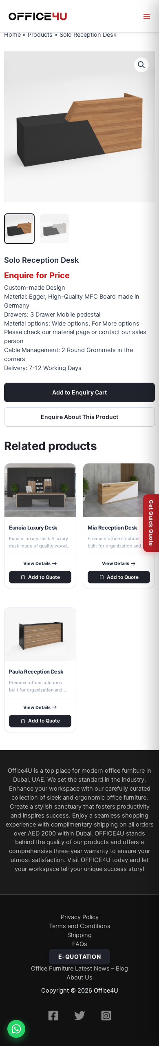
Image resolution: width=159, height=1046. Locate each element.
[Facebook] (53, 1016)
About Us (79, 977)
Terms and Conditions (79, 926)
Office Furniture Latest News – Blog (79, 968)
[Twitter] (80, 1016)
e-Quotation (79, 956)
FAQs (79, 944)
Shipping (79, 935)
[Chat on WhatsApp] (16, 1029)
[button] (141, 65)
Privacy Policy (80, 917)
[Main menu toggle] (147, 16)
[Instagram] (106, 1016)
